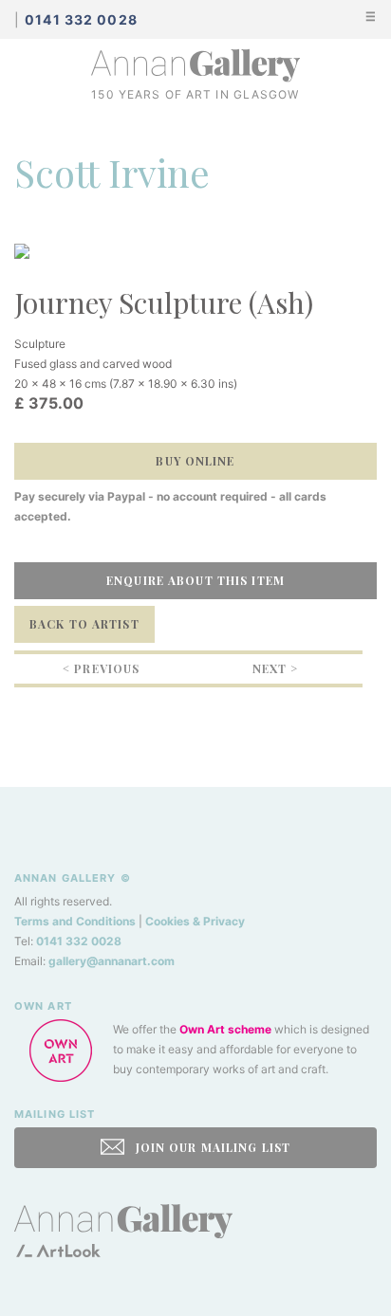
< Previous (101, 668)
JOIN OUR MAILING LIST (210, 1147)
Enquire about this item (195, 580)
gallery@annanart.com (111, 961)
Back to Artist (84, 623)
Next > (275, 668)
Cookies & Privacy (195, 921)
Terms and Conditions (75, 921)
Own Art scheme (225, 1029)
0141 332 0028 (78, 941)
